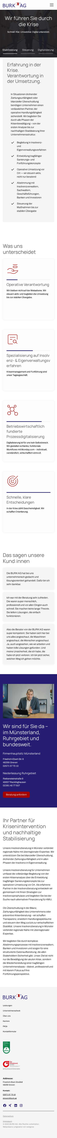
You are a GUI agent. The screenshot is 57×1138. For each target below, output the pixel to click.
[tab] (10, 50)
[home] (14, 5)
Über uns (6, 1016)
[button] (51, 5)
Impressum (7, 1121)
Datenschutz (8, 1116)
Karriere (6, 1021)
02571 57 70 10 (11, 766)
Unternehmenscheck (11, 1011)
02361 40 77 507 (11, 785)
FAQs (5, 1026)
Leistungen (7, 1005)
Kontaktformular (9, 1031)
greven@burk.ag (10, 1098)
